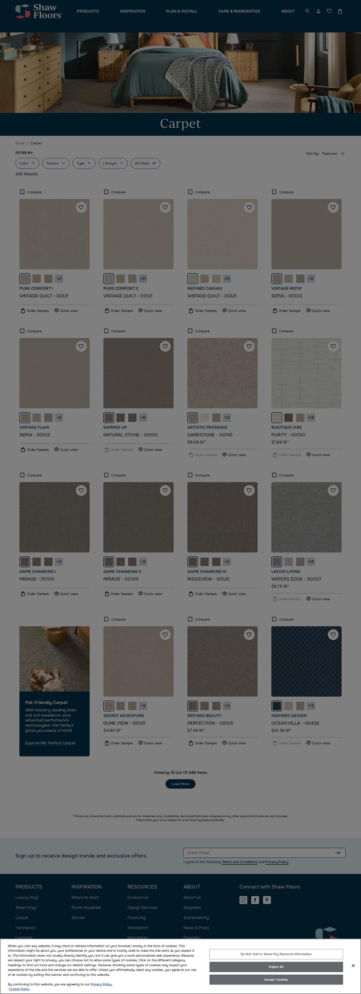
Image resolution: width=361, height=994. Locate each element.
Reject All (276, 967)
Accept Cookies (276, 980)
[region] (180, 966)
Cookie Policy (19, 989)
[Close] (353, 965)
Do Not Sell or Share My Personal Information (276, 954)
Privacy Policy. (102, 984)
